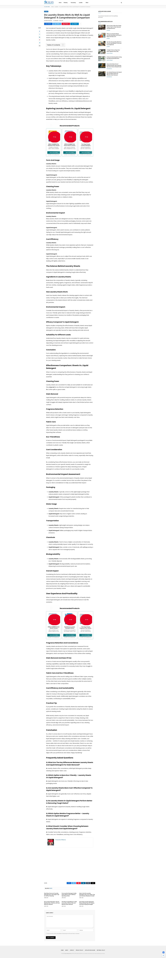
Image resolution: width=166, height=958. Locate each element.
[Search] (121, 2)
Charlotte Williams (48, 20)
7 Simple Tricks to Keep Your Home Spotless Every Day (113, 50)
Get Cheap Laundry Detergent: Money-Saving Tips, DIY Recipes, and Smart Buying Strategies (86, 903)
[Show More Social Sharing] (80, 24)
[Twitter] (39, 34)
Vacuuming (73, 2)
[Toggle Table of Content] (62, 45)
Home (60, 2)
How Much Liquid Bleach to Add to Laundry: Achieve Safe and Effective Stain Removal (69, 903)
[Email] (39, 45)
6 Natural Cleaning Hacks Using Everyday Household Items (114, 57)
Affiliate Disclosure (90, 950)
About (87, 2)
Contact (72, 950)
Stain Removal (109, 68)
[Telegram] (39, 43)
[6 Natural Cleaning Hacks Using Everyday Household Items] (101, 58)
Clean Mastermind (67, 953)
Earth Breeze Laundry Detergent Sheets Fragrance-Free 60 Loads (69, 628)
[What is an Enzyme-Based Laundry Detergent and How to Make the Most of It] (101, 35)
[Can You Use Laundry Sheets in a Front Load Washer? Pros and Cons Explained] (101, 43)
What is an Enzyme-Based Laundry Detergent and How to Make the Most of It (114, 35)
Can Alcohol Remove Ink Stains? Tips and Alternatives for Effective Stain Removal (114, 73)
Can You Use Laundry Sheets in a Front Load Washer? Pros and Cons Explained (114, 43)
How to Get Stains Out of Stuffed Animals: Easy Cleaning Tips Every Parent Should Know (114, 65)
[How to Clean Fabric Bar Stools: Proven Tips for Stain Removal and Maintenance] (101, 27)
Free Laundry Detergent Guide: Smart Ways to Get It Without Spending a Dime (69, 895)
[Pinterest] (39, 40)
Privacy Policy (79, 950)
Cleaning (65, 2)
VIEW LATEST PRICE (54, 152)
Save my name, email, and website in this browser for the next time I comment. (63, 933)
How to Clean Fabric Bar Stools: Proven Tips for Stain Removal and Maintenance (114, 27)
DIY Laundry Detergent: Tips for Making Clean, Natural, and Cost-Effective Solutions (52, 903)
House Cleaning (110, 53)
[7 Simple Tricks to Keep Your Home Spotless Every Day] (101, 51)
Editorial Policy (101, 950)
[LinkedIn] (39, 37)
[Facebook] (39, 31)
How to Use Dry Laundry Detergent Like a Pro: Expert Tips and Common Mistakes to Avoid (87, 895)
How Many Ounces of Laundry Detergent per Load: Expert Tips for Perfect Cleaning (51, 895)
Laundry (80, 2)
